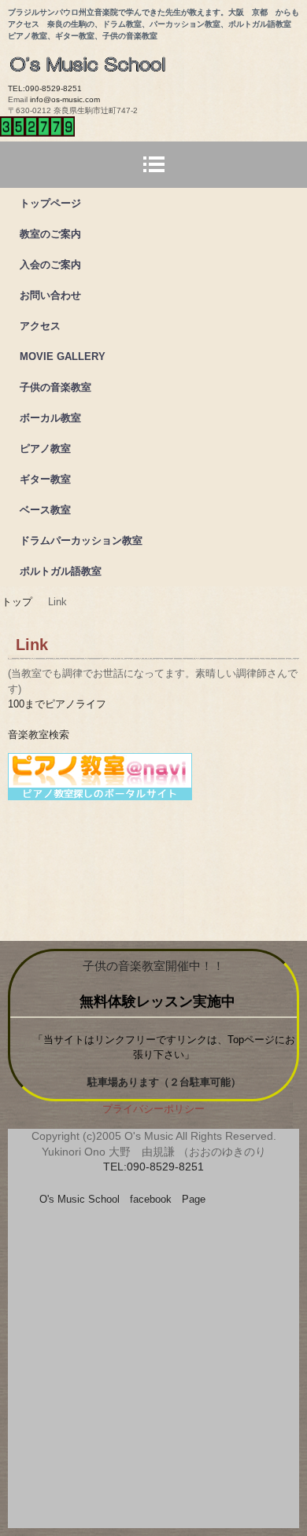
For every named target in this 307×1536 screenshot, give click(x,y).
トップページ (50, 203)
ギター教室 (45, 479)
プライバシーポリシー (153, 1109)
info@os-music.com (65, 99)
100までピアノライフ (57, 704)
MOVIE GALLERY (62, 356)
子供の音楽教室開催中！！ (153, 965)
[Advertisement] (153, 1370)
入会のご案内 (50, 264)
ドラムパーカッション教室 (81, 540)
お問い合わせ (50, 295)
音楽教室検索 (38, 734)
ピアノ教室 (45, 448)
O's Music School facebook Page (122, 1199)
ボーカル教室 (50, 418)
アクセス (40, 326)
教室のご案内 (50, 234)
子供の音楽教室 (55, 387)
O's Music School (157, 59)
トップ (17, 602)
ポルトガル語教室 (61, 571)
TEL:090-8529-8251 (45, 88)
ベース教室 (45, 510)
